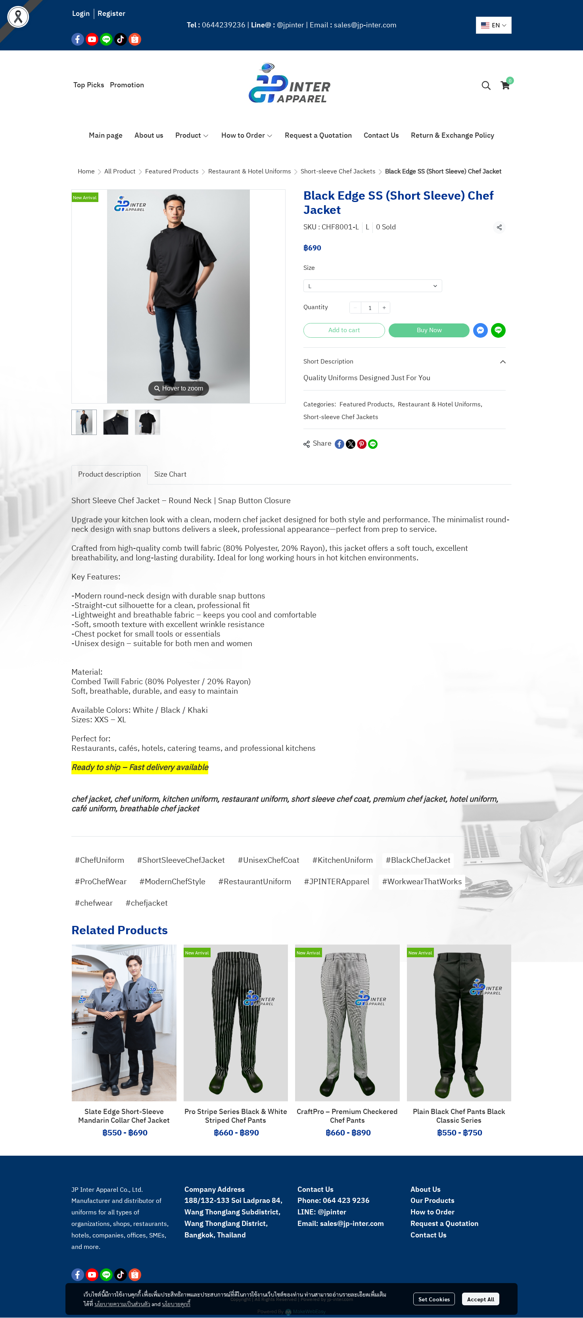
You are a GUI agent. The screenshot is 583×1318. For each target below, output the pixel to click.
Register (111, 14)
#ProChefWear (101, 882)
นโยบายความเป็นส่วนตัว (122, 1303)
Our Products (432, 1201)
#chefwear (94, 903)
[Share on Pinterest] (361, 444)
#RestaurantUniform (254, 882)
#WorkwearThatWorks (422, 882)
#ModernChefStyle (172, 882)
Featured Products (172, 171)
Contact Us (428, 1235)
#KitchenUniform (342, 860)
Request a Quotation (444, 1224)
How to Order (432, 1212)
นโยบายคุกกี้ (176, 1303)
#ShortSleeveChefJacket (181, 860)
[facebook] (77, 39)
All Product (120, 171)
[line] (106, 39)
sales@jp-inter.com (365, 25)
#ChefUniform (99, 860)
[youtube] (92, 39)
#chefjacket (146, 903)
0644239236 (223, 25)
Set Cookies (434, 1299)
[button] (494, 25)
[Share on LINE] (373, 444)
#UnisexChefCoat (268, 860)
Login (81, 14)
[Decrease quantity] (355, 307)
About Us (425, 1190)
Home (86, 171)
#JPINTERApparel (336, 882)
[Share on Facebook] (339, 444)
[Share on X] (350, 444)
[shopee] (134, 39)
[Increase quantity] (384, 307)
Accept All (480, 1299)
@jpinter (290, 25)
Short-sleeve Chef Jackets (338, 171)
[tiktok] (120, 39)
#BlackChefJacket (418, 860)
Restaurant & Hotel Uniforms (249, 171)
